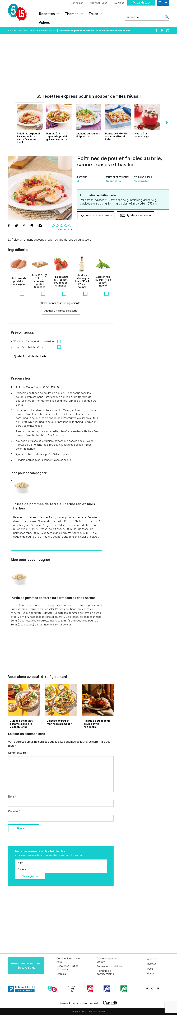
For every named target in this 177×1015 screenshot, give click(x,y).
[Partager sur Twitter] (16, 225)
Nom (12, 796)
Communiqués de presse (107, 960)
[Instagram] (167, 30)
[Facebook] (156, 30)
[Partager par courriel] (40, 225)
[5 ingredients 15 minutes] (20, 13)
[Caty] (72, 988)
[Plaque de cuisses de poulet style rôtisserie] (98, 700)
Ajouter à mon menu (139, 215)
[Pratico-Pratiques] (23, 988)
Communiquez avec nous (68, 960)
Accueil (12, 30)
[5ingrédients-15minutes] (53, 988)
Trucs (149, 968)
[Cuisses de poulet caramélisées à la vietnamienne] (24, 700)
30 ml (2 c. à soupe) (82, 281)
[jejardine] (123, 988)
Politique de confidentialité (105, 972)
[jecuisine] (90, 988)
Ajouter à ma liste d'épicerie (60, 310)
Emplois (61, 973)
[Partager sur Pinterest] (24, 225)
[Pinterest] (162, 30)
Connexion (77, 2)
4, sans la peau (18, 281)
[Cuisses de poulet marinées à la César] (61, 700)
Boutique (119, 2)
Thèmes (151, 963)
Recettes (23, 30)
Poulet (52, 30)
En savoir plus (26, 965)
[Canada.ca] (110, 1003)
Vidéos (44, 22)
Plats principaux (38, 30)
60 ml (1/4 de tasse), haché (103, 281)
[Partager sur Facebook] (9, 225)
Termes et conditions (109, 966)
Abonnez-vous (98, 2)
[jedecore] (107, 988)
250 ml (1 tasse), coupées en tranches (61, 281)
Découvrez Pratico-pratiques (68, 967)
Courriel (14, 811)
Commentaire (18, 752)
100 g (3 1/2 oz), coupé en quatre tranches (39, 281)
